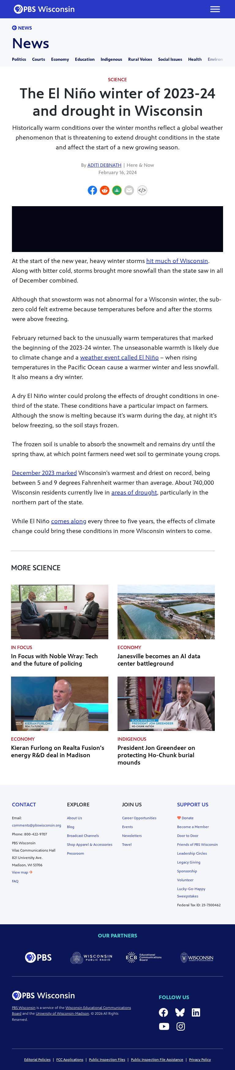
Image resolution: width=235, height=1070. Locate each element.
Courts (38, 59)
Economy (60, 59)
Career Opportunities (139, 818)
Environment (220, 59)
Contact (24, 804)
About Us (74, 818)
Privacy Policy (200, 1059)
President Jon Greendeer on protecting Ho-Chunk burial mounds (156, 755)
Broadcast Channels (83, 836)
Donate (187, 818)
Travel (127, 844)
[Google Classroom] (117, 191)
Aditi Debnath (104, 165)
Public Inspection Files (107, 1059)
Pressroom (75, 853)
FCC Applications (69, 1059)
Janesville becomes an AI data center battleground (159, 660)
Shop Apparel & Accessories (89, 844)
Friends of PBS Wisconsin (197, 844)
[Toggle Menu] (215, 9)
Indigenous (111, 59)
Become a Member (193, 827)
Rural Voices (140, 59)
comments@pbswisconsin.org (36, 825)
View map (20, 872)
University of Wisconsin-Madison (62, 1013)
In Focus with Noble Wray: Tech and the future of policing (54, 660)
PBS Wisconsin (23, 1008)
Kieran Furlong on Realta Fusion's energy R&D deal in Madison (57, 751)
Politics (19, 59)
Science (117, 79)
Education (85, 59)
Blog (70, 827)
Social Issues (170, 59)
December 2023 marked (44, 473)
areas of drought (134, 492)
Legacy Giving (188, 862)
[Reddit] (105, 191)
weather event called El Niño (119, 357)
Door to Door (187, 836)
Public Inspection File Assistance (157, 1059)
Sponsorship (187, 871)
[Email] (129, 191)
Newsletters (132, 836)
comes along (68, 521)
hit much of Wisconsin (177, 261)
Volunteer (185, 880)
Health (195, 59)
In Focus (21, 647)
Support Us (192, 804)
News (24, 28)
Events (127, 827)
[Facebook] (92, 191)
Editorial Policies (37, 1059)
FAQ (15, 881)
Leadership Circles (192, 853)
